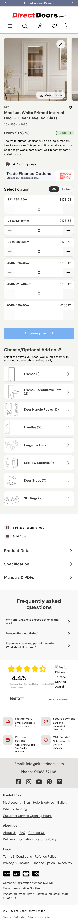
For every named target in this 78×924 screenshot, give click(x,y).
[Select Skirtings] (68, 498)
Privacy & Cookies (16, 863)
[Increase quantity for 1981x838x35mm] (68, 251)
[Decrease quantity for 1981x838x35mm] (9, 251)
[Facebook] (18, 781)
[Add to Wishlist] (70, 107)
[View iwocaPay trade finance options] (39, 175)
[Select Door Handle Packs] (68, 410)
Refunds (19, 917)
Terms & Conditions (17, 856)
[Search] (25, 26)
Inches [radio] (66, 189)
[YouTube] (39, 781)
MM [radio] (54, 189)
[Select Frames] (68, 374)
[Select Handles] (68, 427)
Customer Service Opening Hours (27, 816)
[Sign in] (40, 26)
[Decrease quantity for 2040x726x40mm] (9, 294)
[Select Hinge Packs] (68, 445)
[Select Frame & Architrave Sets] (68, 392)
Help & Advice (43, 802)
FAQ (22, 833)
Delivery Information (18, 839)
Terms (7, 917)
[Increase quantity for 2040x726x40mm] (68, 294)
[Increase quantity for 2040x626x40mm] (68, 272)
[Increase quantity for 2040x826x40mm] (68, 315)
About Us (9, 833)
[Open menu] (10, 26)
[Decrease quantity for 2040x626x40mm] (9, 272)
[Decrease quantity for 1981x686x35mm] (9, 209)
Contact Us (36, 833)
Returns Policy (46, 839)
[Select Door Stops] (68, 481)
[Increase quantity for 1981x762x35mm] (68, 230)
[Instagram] (28, 781)
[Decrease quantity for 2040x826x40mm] (9, 315)
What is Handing (15, 809)
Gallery (62, 802)
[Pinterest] (49, 781)
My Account (12, 802)
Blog (27, 802)
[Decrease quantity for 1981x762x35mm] (9, 230)
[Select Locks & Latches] (68, 463)
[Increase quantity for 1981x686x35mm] (68, 209)
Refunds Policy (45, 856)
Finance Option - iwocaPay (52, 863)
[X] (59, 781)
